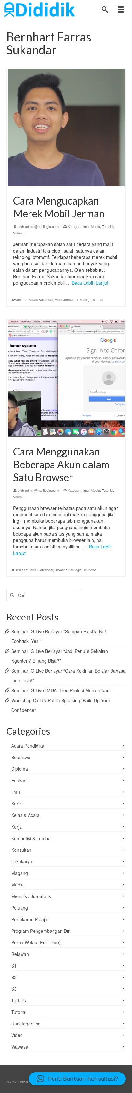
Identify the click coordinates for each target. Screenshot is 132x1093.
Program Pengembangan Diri (40, 931)
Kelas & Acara (25, 815)
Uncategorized (26, 1023)
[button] (77, 1078)
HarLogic (74, 570)
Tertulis (18, 1000)
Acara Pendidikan (29, 745)
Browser (60, 570)
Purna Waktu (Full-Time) (36, 942)
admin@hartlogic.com (42, 226)
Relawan (20, 954)
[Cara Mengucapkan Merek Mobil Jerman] (66, 127)
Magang (19, 873)
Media (95, 226)
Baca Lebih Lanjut (90, 283)
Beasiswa (20, 757)
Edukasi (19, 780)
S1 (14, 965)
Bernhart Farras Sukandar (34, 300)
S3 (14, 989)
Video (17, 232)
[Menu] (121, 9)
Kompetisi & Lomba (31, 838)
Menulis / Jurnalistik (31, 896)
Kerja (16, 826)
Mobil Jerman (64, 300)
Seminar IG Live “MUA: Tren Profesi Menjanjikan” (61, 690)
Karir (16, 803)
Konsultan (21, 850)
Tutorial (107, 226)
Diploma (19, 769)
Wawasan (21, 1046)
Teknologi (83, 300)
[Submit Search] (11, 595)
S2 (14, 977)
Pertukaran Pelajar (30, 919)
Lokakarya (21, 861)
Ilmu (85, 226)
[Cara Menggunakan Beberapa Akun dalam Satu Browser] (66, 378)
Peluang (19, 908)
